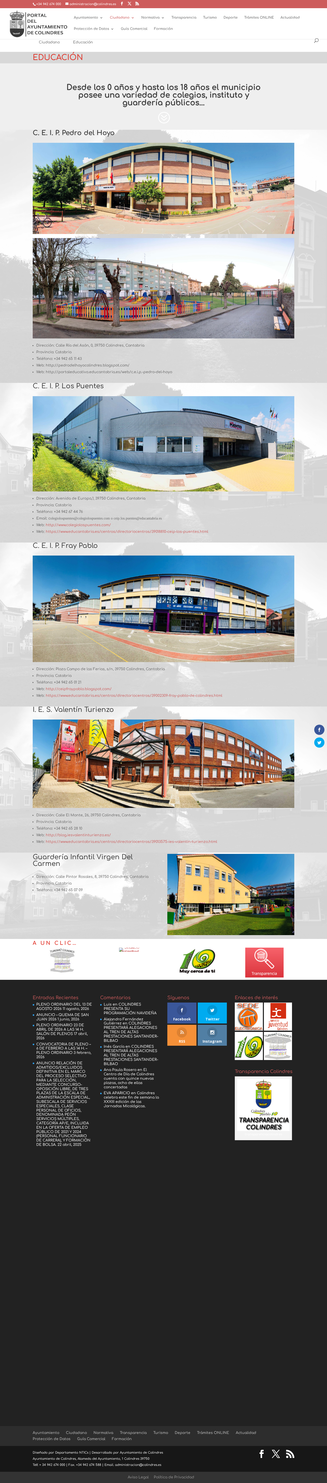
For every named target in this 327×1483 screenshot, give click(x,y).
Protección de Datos (91, 29)
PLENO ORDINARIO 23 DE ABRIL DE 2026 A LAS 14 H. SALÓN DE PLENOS (60, 1029)
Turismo (210, 17)
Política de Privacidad (174, 1477)
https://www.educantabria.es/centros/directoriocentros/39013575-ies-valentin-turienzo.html (131, 842)
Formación (163, 29)
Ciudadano (120, 17)
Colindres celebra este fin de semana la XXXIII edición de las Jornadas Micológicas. (131, 1099)
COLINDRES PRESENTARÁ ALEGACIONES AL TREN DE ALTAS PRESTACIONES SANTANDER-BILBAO (131, 1031)
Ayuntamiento (86, 17)
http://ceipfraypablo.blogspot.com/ (79, 689)
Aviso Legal (138, 1477)
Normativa (150, 17)
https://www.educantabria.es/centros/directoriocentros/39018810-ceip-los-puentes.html (127, 532)
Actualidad (290, 17)
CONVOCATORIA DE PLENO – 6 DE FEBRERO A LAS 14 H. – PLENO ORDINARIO (63, 1048)
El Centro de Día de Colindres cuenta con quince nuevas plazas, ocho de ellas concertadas (129, 1078)
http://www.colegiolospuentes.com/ (78, 525)
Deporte (231, 17)
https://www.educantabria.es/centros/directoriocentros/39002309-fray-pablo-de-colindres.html (134, 696)
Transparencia (183, 17)
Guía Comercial (134, 29)
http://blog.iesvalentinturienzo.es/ (78, 835)
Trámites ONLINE (259, 17)
